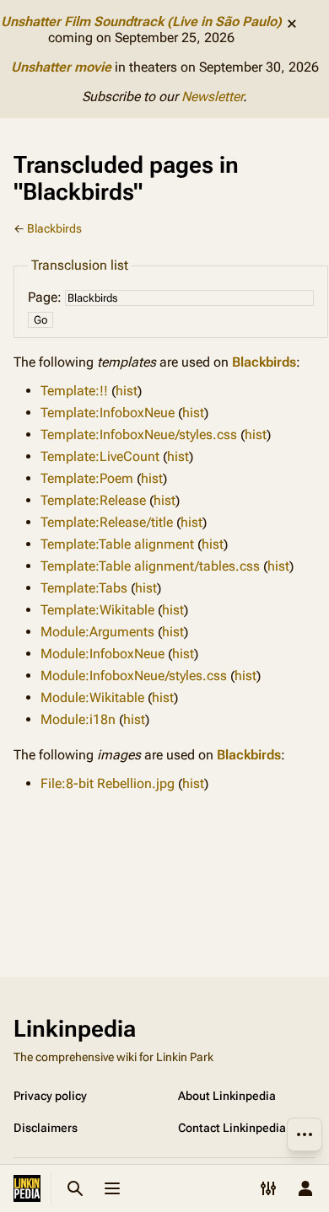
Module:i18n (78, 719)
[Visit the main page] (27, 1188)
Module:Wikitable (92, 697)
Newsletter (212, 96)
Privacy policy (50, 1095)
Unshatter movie (61, 67)
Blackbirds (54, 228)
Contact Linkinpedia (232, 1127)
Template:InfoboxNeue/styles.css (138, 434)
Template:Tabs (83, 588)
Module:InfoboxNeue (102, 654)
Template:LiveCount (99, 456)
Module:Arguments (97, 632)
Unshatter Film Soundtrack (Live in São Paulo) (141, 21)
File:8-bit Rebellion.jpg (107, 783)
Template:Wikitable (97, 610)
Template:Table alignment (117, 544)
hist (127, 391)
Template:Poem (86, 478)
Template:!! (74, 391)
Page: (45, 297)
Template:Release (93, 500)
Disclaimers (45, 1127)
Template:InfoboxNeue (107, 413)
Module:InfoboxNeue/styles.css (133, 676)
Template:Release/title (106, 522)
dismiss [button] (292, 23)
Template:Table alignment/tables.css (150, 566)
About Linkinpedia (227, 1095)
